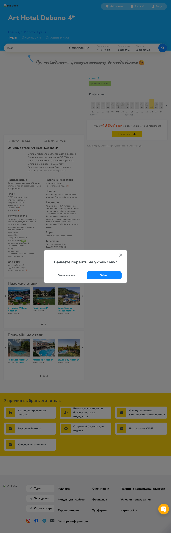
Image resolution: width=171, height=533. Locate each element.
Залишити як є (67, 275)
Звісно (104, 275)
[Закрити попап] (121, 255)
